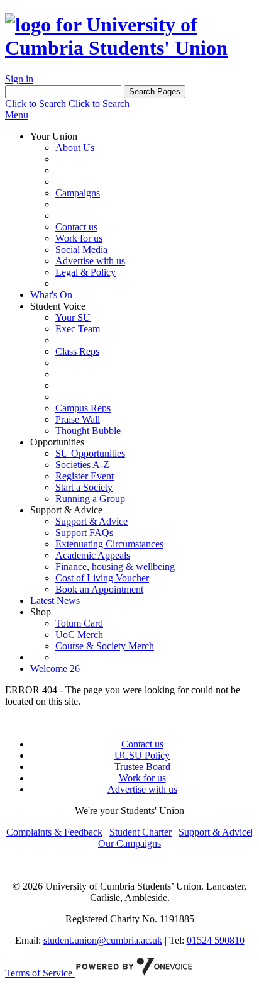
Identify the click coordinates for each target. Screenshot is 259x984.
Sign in (19, 79)
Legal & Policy (85, 272)
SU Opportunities (90, 453)
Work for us (78, 238)
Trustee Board (142, 766)
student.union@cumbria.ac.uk (102, 940)
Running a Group (90, 498)
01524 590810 (216, 940)
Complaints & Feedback (54, 832)
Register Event (84, 476)
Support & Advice (91, 521)
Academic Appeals (92, 555)
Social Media (81, 249)
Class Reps (77, 351)
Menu (16, 114)
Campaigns (77, 192)
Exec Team (77, 328)
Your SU (73, 317)
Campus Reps (83, 408)
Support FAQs (84, 532)
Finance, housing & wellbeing (115, 566)
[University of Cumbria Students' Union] (129, 47)
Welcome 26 (55, 668)
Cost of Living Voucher (102, 578)
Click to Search (35, 103)
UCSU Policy (142, 755)
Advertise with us (90, 260)
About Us (74, 147)
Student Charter (140, 832)
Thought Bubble (88, 430)
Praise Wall (77, 419)
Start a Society (84, 487)
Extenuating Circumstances (109, 544)
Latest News (55, 600)
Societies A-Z (82, 464)
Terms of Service (40, 973)
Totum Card (79, 623)
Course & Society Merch (104, 645)
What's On (51, 294)
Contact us (76, 226)
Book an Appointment (99, 589)
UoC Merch (79, 634)
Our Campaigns (129, 843)
